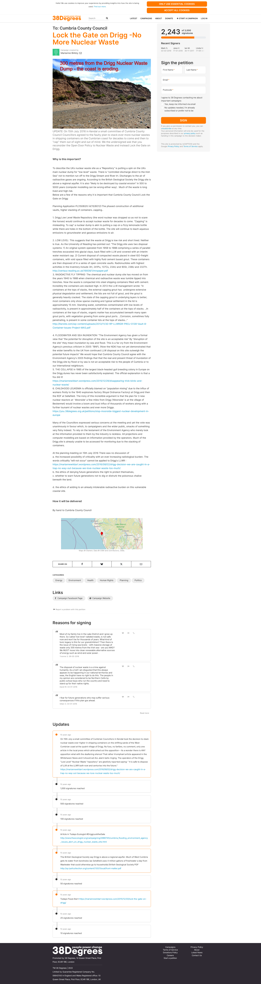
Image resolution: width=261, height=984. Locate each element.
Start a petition (170, 958)
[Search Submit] (107, 18)
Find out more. (100, 6)
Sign (183, 120)
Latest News (196, 952)
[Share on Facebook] (82, 564)
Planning (124, 580)
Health (90, 580)
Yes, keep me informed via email (180, 104)
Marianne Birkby (70, 53)
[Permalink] (133, 633)
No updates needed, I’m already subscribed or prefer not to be (179, 109)
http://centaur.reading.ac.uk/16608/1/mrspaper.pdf (80, 270)
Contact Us (197, 955)
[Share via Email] (141, 564)
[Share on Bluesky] (102, 564)
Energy (58, 580)
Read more (144, 713)
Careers (170, 955)
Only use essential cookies (177, 4)
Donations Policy (170, 952)
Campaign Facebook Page (70, 598)
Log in (204, 18)
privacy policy (189, 133)
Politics (138, 580)
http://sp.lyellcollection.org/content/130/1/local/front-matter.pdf (90, 868)
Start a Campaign (188, 18)
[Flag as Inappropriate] (128, 633)
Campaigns (146, 18)
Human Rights (106, 580)
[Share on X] (121, 564)
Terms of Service (190, 146)
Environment (75, 580)
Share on (62, 564)
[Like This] (123, 633)
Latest (133, 18)
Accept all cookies (176, 10)
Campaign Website (101, 598)
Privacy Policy (173, 146)
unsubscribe (166, 128)
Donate (169, 18)
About (158, 18)
